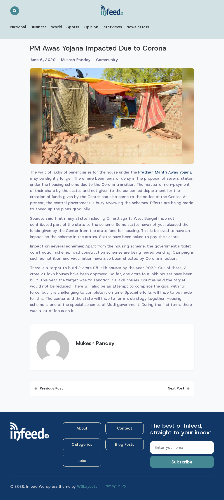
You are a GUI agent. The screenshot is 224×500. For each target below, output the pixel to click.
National (18, 27)
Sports (72, 27)
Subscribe (182, 462)
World (56, 27)
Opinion (91, 27)
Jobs (82, 460)
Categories (82, 444)
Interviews (112, 27)
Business (39, 27)
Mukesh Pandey (76, 59)
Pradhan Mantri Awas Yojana (165, 172)
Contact (124, 428)
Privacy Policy (114, 486)
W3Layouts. (87, 486)
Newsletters (137, 27)
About (82, 428)
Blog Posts (124, 444)
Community (107, 59)
